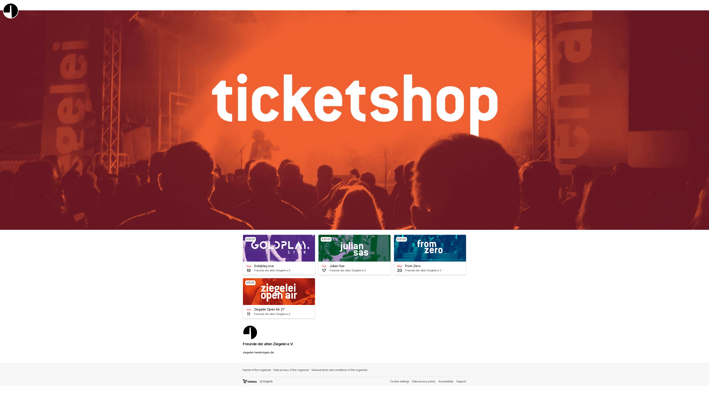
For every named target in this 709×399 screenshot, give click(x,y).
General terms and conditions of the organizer (339, 369)
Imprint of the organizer (257, 369)
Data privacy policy (424, 381)
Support (461, 381)
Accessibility (446, 381)
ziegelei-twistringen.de (258, 352)
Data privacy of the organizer (291, 369)
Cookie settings (399, 381)
